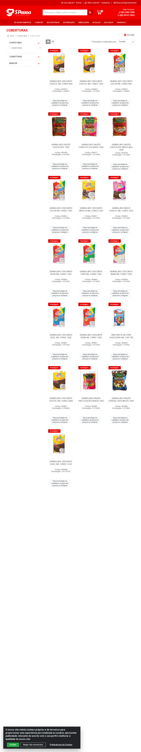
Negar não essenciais (33, 745)
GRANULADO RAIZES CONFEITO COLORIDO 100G (91, 145)
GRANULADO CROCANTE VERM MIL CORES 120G (91, 336)
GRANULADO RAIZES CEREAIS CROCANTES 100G (121, 399)
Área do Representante (126, 3)
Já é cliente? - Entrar (73, 3)
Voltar (130, 35)
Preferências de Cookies (61, 745)
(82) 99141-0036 (127, 15)
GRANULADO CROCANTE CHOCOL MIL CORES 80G (61, 82)
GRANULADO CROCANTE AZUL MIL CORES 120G (61, 336)
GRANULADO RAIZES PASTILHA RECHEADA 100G (91, 399)
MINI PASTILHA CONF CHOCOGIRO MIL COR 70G (121, 336)
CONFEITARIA (15, 43)
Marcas (13, 63)
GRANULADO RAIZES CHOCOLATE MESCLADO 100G (121, 147)
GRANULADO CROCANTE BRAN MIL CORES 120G (121, 272)
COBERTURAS (15, 57)
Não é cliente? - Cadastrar (99, 3)
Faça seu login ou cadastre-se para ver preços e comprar (60, 103)
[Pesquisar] (90, 12)
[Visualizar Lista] (52, 41)
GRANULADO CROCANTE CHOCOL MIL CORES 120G (91, 82)
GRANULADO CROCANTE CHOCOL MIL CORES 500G (61, 399)
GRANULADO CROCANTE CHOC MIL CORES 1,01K (61, 462)
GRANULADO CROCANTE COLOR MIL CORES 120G (61, 209)
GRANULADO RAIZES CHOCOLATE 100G (60, 145)
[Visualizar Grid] (48, 41)
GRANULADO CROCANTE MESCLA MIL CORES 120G (91, 209)
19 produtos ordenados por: (104, 41)
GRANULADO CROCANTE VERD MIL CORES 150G (91, 272)
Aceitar (13, 745)
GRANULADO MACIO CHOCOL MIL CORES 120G (121, 209)
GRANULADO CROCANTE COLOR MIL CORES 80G (121, 82)
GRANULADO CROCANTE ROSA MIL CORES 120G (61, 272)
